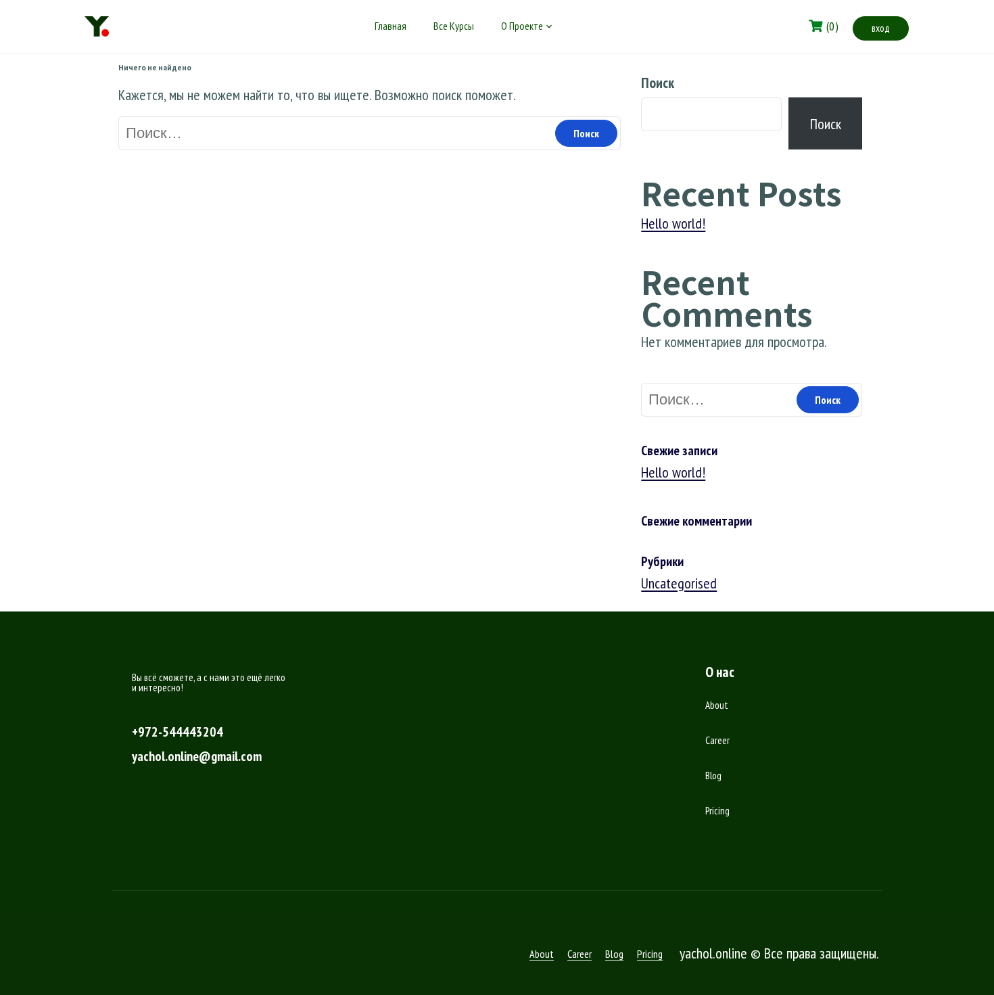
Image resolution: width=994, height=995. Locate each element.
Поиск (657, 82)
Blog (713, 775)
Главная (390, 25)
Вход (881, 28)
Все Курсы (453, 25)
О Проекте (522, 25)
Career (717, 740)
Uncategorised (679, 583)
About (716, 705)
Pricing (717, 810)
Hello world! (673, 223)
